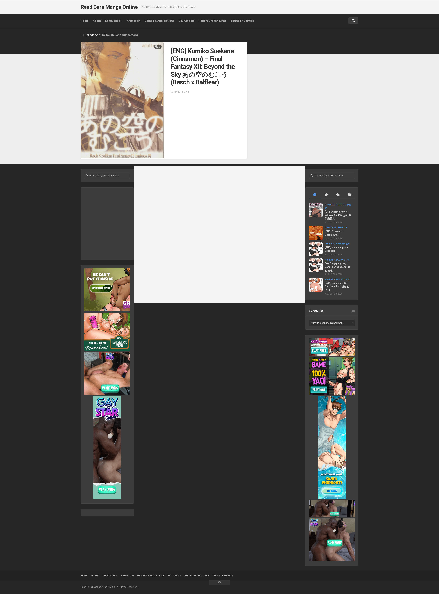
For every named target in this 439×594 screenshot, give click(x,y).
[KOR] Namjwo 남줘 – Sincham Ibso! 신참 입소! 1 (337, 286)
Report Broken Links (212, 20)
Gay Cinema (186, 20)
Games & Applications (159, 20)
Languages (112, 20)
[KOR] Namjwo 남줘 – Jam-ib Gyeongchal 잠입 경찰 (337, 267)
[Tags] (349, 195)
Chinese (329, 205)
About (97, 20)
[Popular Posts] (326, 195)
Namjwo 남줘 (343, 244)
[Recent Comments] (337, 195)
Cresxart (330, 227)
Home (85, 20)
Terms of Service (242, 20)
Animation (133, 20)
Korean (329, 260)
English (342, 227)
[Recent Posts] (314, 195)
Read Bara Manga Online (109, 7)
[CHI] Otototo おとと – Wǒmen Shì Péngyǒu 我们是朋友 (338, 215)
